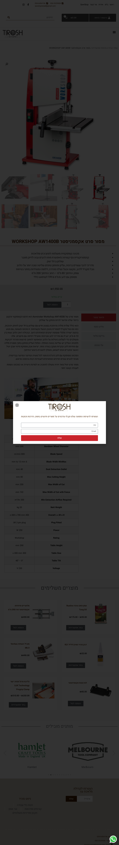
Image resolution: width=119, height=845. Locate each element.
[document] (59, 422)
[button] (17, 405)
